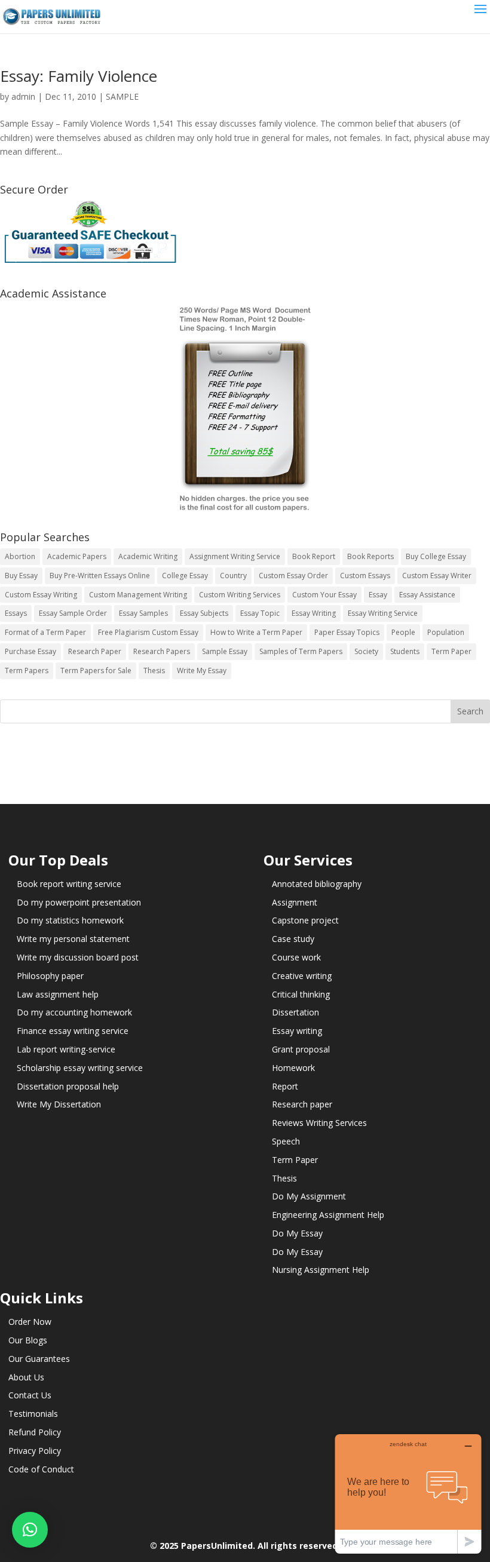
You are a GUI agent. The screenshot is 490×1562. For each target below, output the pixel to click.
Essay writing (297, 1030)
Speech (286, 1141)
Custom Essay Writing (41, 595)
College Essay (185, 575)
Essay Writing (314, 613)
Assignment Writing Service (234, 556)
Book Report (313, 556)
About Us (26, 1377)
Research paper (302, 1104)
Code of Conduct (41, 1469)
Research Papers (161, 651)
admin (23, 96)
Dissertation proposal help (68, 1086)
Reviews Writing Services (319, 1122)
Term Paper (451, 651)
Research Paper (94, 651)
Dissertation (295, 1012)
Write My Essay (201, 670)
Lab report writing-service (66, 1049)
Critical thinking (301, 994)
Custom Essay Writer (436, 575)
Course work (296, 957)
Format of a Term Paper (45, 632)
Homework (293, 1067)
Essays (16, 613)
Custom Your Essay (324, 595)
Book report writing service (69, 883)
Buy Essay (21, 575)
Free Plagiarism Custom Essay (148, 632)
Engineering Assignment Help (328, 1214)
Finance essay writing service (72, 1030)
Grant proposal (301, 1049)
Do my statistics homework (70, 920)
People (403, 632)
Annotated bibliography (317, 883)
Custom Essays (365, 575)
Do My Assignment (309, 1196)
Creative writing (302, 975)
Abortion (20, 556)
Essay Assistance (427, 595)
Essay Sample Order (73, 613)
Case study (293, 938)
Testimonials (33, 1413)
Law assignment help (58, 994)
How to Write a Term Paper (256, 632)
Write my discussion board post (78, 957)
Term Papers (26, 670)
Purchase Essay (30, 651)
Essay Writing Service (383, 613)
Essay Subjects (204, 613)
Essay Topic (260, 613)
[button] (30, 1530)
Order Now (29, 1321)
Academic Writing (147, 556)
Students (404, 651)
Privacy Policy (34, 1450)
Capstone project (305, 920)
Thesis (154, 670)
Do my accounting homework (74, 1012)
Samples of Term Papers (300, 651)
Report (285, 1086)
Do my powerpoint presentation (79, 902)
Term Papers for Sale (95, 670)
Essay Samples (143, 613)
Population (445, 632)
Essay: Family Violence (78, 76)
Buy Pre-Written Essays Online (100, 575)
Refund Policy (34, 1432)
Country (233, 575)
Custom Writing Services (239, 595)
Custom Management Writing (138, 595)
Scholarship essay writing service (80, 1067)
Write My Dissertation (59, 1104)
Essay (378, 595)
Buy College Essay (436, 556)
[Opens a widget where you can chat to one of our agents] (408, 1493)
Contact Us (29, 1395)
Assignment (294, 902)
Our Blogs (27, 1340)
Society (366, 651)
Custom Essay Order (293, 575)
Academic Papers (76, 556)
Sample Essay (224, 651)
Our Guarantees (39, 1358)
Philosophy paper (50, 975)
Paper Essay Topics (346, 632)
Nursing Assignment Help (320, 1269)
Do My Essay (297, 1233)
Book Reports (370, 556)
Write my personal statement (73, 938)
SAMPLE (122, 96)
